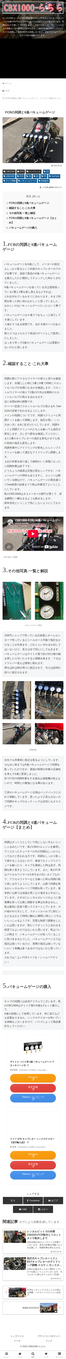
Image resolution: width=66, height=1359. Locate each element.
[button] (43, 1209)
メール (17, 1340)
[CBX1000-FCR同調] (33, 160)
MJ (37, 176)
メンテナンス (35, 171)
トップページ (17, 1336)
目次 (28, 196)
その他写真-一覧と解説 (22, 213)
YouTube (55, 176)
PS (45, 176)
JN (30, 176)
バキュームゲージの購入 (23, 227)
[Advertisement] (33, 59)
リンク (48, 1340)
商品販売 (45, 181)
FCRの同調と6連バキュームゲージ (29, 203)
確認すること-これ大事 (22, 208)
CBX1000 (10, 171)
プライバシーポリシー (49, 1336)
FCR (22, 171)
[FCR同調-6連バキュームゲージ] (49, 700)
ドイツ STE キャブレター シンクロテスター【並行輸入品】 (32, 1141)
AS (47, 171)
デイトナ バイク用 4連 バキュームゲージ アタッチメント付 (32, 1063)
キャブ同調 (11, 181)
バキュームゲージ (28, 181)
